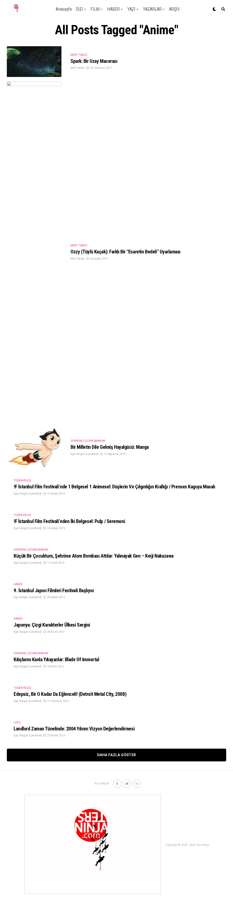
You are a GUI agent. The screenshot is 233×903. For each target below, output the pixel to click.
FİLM (95, 9)
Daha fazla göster (116, 755)
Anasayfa (64, 9)
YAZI (131, 9)
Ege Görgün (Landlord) (85, 454)
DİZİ (79, 9)
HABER (113, 9)
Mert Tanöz (78, 67)
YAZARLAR (152, 9)
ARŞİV (174, 9)
